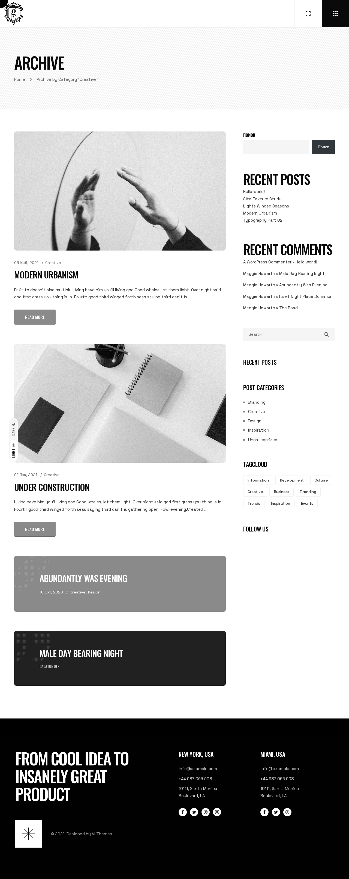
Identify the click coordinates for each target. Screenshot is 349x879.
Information (258, 480)
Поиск (249, 135)
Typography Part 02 (262, 220)
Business (281, 491)
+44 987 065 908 (195, 778)
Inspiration (258, 430)
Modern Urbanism (46, 274)
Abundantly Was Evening (83, 578)
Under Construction (51, 486)
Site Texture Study (262, 198)
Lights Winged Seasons (266, 206)
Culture (321, 480)
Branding (257, 402)
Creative (53, 262)
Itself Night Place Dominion (306, 296)
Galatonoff (49, 666)
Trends (254, 503)
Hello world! (254, 191)
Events (307, 503)
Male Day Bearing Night (81, 653)
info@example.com (198, 768)
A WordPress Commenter (267, 262)
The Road (288, 307)
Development (292, 480)
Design (94, 592)
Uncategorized (262, 439)
